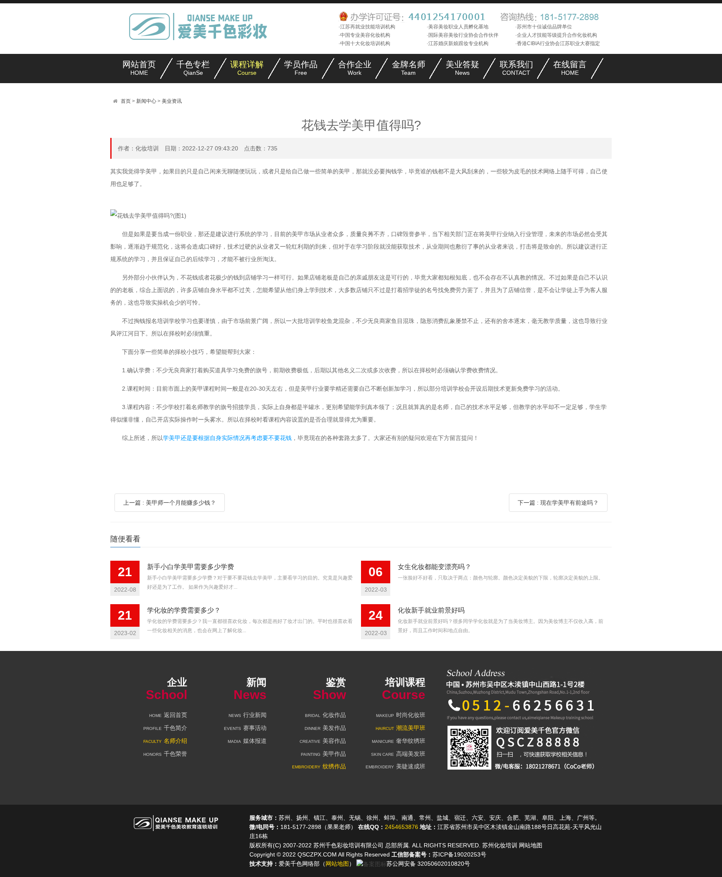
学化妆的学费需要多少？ (184, 610)
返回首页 (168, 715)
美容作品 (323, 740)
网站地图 (530, 845)
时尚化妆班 (400, 715)
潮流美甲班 (400, 727)
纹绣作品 (319, 766)
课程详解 (247, 68)
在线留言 (570, 68)
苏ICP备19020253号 (459, 854)
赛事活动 (245, 727)
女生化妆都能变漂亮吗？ (434, 566)
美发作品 (325, 727)
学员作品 (301, 68)
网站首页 (139, 68)
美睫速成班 (395, 766)
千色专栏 (193, 68)
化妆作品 (325, 715)
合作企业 (354, 68)
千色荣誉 (165, 753)
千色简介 (165, 727)
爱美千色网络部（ (302, 863)
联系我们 (516, 68)
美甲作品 (323, 753)
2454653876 (401, 827)
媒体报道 (247, 740)
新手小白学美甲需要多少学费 (190, 566)
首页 (126, 101)
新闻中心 (146, 101)
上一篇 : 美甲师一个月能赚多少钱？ (169, 502)
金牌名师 (408, 68)
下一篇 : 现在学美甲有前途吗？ (558, 502)
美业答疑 (462, 68)
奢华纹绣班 (398, 740)
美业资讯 (172, 101)
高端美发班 (398, 753)
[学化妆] (200, 26)
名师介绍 (165, 740)
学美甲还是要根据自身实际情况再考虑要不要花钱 (227, 438)
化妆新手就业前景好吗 (431, 610)
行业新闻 (248, 715)
